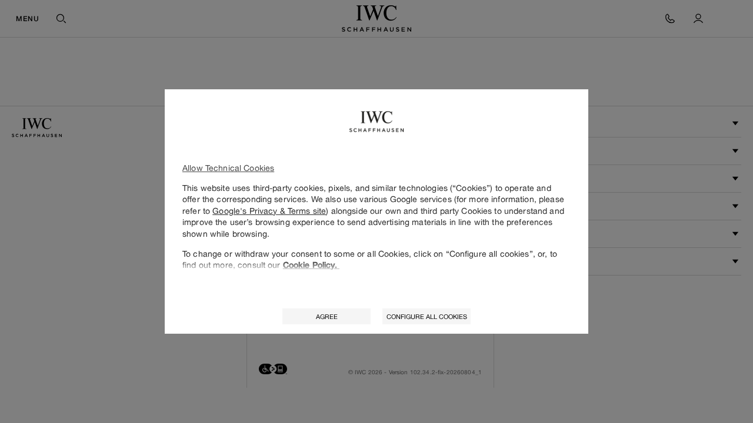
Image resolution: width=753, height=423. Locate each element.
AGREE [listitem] (327, 316)
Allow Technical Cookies (228, 168)
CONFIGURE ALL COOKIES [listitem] (427, 316)
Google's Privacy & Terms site (269, 211)
